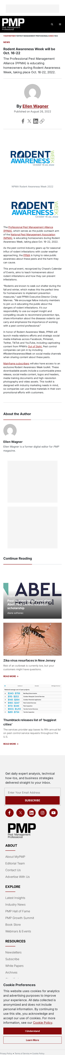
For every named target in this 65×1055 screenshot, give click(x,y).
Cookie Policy (42, 1022)
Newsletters (13, 952)
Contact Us (13, 870)
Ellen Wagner (35, 106)
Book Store (13, 924)
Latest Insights (15, 898)
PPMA (26, 255)
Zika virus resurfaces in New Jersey (29, 660)
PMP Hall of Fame (17, 911)
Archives (11, 972)
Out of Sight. (35, 346)
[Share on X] (29, 121)
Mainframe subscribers (16, 363)
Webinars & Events (18, 931)
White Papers (14, 966)
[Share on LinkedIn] (35, 121)
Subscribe (32, 800)
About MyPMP (15, 856)
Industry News (15, 904)
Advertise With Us (17, 876)
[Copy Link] (42, 121)
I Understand (32, 1031)
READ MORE (9, 676)
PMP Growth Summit (19, 918)
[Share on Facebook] (23, 121)
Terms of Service (22, 1053)
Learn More (32, 1040)
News (6, 42)
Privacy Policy (6, 1053)
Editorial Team (15, 863)
